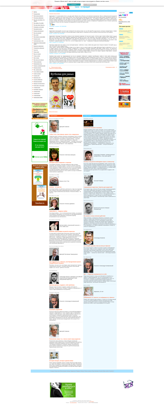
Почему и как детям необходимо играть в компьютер (99, 161)
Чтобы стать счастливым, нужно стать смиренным (64, 134)
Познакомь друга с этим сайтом (124, 22)
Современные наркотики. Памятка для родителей (98, 187)
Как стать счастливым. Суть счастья (56, 118)
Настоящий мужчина (53, 270)
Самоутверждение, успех (38, 40)
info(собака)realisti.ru (73, 402)
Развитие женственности (54, 146)
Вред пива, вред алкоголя (39, 59)
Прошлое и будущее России (39, 83)
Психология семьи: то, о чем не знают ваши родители (64, 339)
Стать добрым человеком (38, 71)
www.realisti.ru (91, 401)
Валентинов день (37, 77)
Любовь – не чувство (55, 187)
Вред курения (36, 57)
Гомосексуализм (37, 38)
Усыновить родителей (55, 309)
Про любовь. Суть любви (54, 174)
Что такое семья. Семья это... (54, 323)
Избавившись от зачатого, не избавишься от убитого (99, 297)
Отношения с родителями (54, 292)
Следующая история (110, 67)
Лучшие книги (37, 93)
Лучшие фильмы (37, 95)
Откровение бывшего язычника (93, 127)
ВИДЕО (35, 12)
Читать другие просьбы (127, 48)
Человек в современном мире (39, 65)
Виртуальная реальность (88, 200)
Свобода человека (37, 73)
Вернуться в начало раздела (55, 68)
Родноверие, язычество (88, 118)
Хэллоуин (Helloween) (38, 79)
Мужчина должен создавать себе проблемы (62, 285)
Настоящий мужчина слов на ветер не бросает (97, 246)
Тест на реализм (122, 17)
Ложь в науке (36, 52)
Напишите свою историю (54, 13)
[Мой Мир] (53, 25)
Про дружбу (36, 34)
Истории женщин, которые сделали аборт (61, 360)
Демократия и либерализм (39, 48)
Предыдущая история (56, 67)
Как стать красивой (37, 33)
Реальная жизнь (37, 13)
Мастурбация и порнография (54, 219)
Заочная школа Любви (38, 97)
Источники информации (38, 17)
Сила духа (36, 50)
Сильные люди (36, 75)
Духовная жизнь (37, 87)
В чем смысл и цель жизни (39, 85)
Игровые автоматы (37, 67)
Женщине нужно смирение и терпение (60, 162)
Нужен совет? (53, 10)
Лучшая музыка (37, 91)
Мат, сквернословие (38, 69)
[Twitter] (50, 25)
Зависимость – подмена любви (58, 211)
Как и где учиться (37, 53)
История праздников (38, 81)
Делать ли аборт (52, 350)
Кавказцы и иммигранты (38, 46)
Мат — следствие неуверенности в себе (95, 274)
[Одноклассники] (51, 25)
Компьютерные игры (88, 148)
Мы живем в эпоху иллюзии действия (94, 216)
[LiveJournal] (54, 25)
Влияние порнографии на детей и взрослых (62, 231)
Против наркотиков (37, 61)
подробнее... (129, 32)
